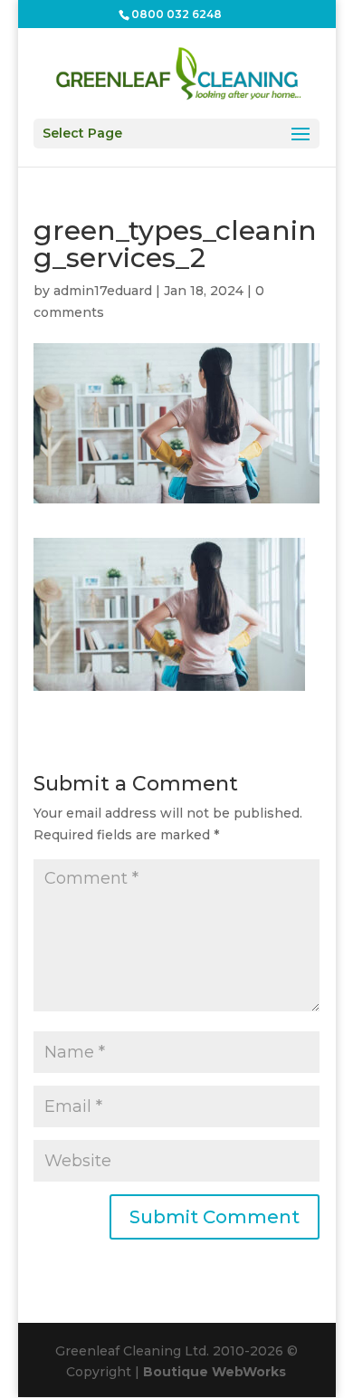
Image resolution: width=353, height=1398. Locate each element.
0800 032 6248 (176, 14)
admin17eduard (102, 290)
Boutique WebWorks (214, 1372)
